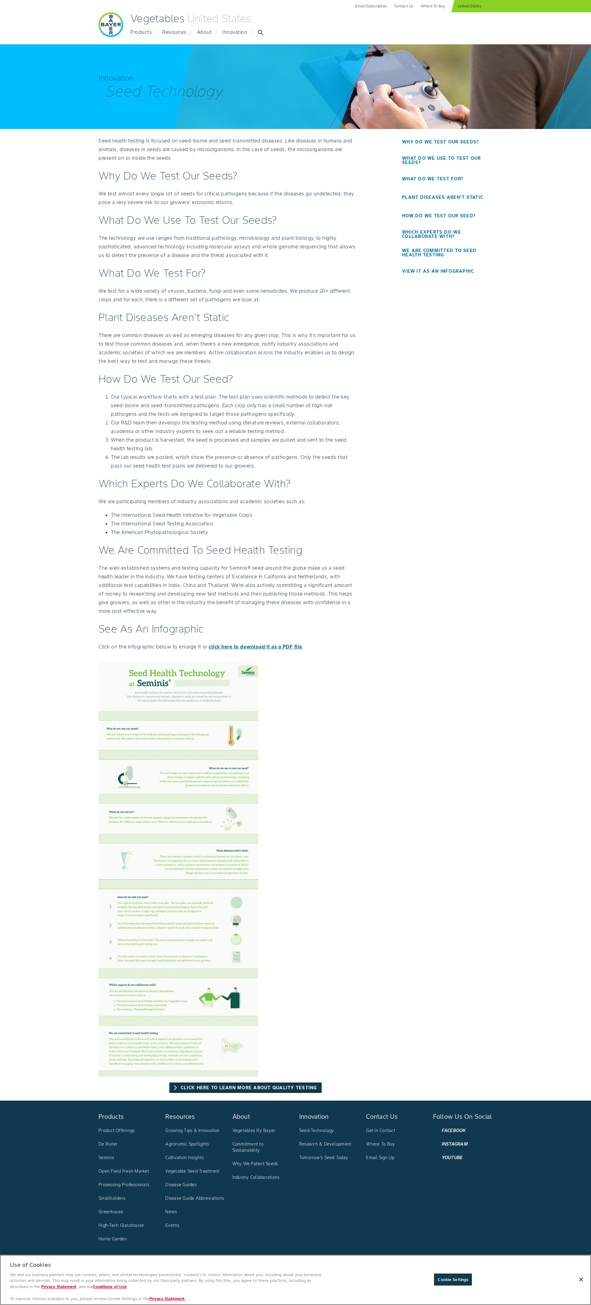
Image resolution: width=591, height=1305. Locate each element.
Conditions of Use (110, 1286)
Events (172, 1225)
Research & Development (325, 1144)
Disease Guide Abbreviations (194, 1198)
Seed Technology (316, 1130)
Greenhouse (110, 1212)
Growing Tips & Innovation (192, 1130)
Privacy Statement (58, 1286)
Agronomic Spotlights (187, 1144)
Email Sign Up (380, 1157)
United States (469, 6)
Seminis (106, 1157)
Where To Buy (433, 6)
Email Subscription (371, 6)
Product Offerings (116, 1130)
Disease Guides (181, 1184)
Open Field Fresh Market (123, 1171)
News (171, 1212)
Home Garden (112, 1239)
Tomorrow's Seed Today (323, 1157)
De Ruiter (108, 1144)
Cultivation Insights (184, 1157)
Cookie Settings (453, 1279)
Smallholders (111, 1198)
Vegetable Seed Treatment (192, 1171)
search (260, 32)
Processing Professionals (123, 1184)
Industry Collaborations (256, 1177)
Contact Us (403, 6)
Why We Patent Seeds (255, 1163)
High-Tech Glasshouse (121, 1225)
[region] (295, 1280)
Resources (174, 32)
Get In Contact (380, 1130)
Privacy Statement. (167, 1298)
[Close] (581, 1279)
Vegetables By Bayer (253, 1130)
